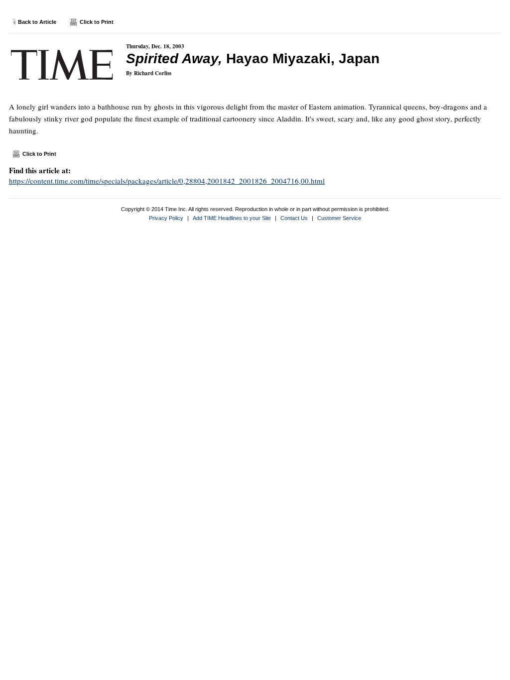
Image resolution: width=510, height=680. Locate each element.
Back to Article (37, 22)
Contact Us (294, 218)
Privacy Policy (166, 218)
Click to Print (97, 22)
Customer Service (339, 218)
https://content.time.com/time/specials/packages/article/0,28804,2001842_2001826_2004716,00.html (167, 181)
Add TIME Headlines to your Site (232, 218)
